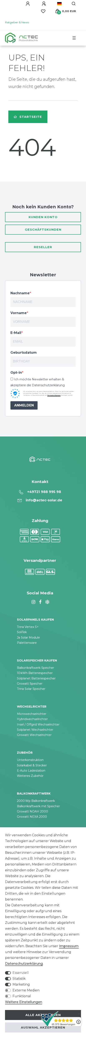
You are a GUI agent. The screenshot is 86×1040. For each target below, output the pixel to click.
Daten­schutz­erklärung (24, 964)
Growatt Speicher (29, 683)
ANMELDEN (24, 405)
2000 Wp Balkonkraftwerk (36, 801)
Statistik (19, 979)
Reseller (43, 247)
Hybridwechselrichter (32, 719)
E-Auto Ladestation (31, 770)
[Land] (59, 4)
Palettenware (27, 643)
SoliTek (22, 632)
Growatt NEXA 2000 (32, 817)
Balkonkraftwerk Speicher (35, 668)
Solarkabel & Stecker (32, 765)
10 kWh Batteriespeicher (35, 673)
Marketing (21, 984)
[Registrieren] (44, 3)
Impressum (69, 946)
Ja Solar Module (28, 637)
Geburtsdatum (23, 353)
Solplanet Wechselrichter (35, 730)
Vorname (18, 313)
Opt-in (16, 373)
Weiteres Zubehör (30, 776)
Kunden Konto (43, 217)
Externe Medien (26, 990)
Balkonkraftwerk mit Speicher (38, 806)
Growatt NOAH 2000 (32, 811)
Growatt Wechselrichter (34, 735)
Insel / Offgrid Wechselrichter (38, 724)
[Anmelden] (28, 3)
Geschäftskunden (43, 229)
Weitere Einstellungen (23, 1002)
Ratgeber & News (17, 22)
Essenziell (21, 973)
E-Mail (15, 333)
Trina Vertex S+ (28, 627)
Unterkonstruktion (30, 760)
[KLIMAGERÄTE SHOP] (47, 602)
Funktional (22, 996)
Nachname (20, 293)
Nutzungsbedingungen (54, 395)
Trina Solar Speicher (31, 689)
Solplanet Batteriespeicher (36, 678)
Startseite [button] (30, 117)
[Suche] (74, 4)
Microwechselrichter (31, 714)
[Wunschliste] (43, 11)
